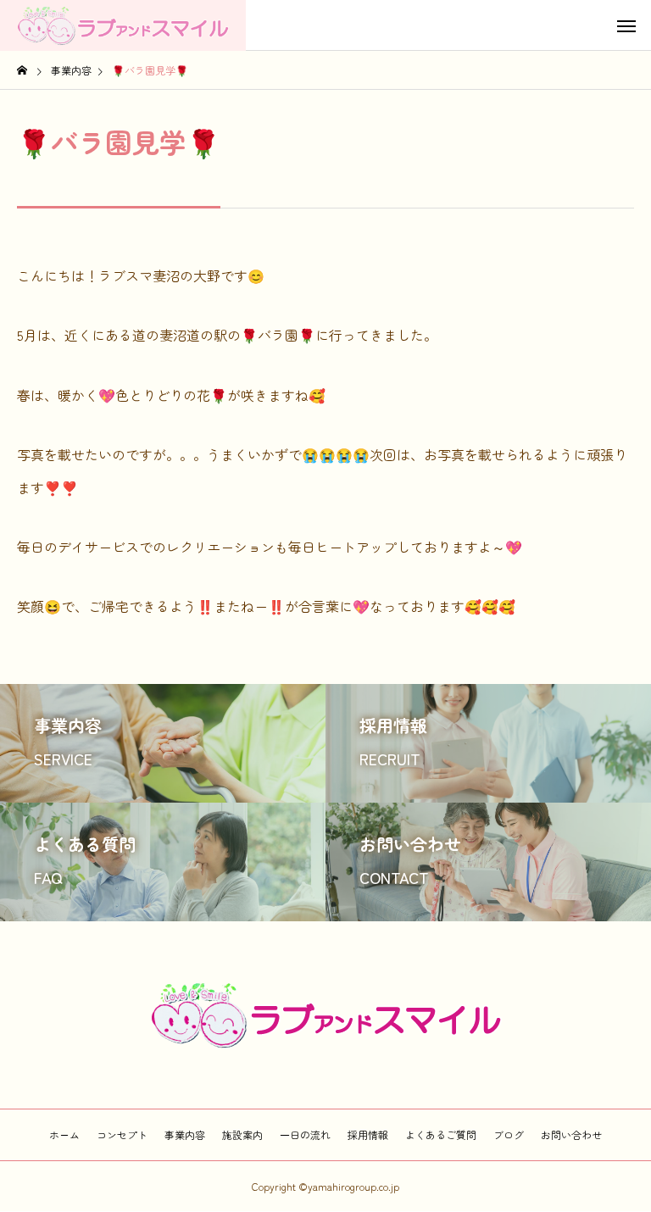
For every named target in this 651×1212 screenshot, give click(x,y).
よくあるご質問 (440, 1134)
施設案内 (242, 1134)
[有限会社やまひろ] (123, 25)
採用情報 (368, 1134)
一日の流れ (305, 1134)
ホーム (64, 1134)
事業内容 (184, 1134)
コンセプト (122, 1134)
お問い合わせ (571, 1134)
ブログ (508, 1134)
